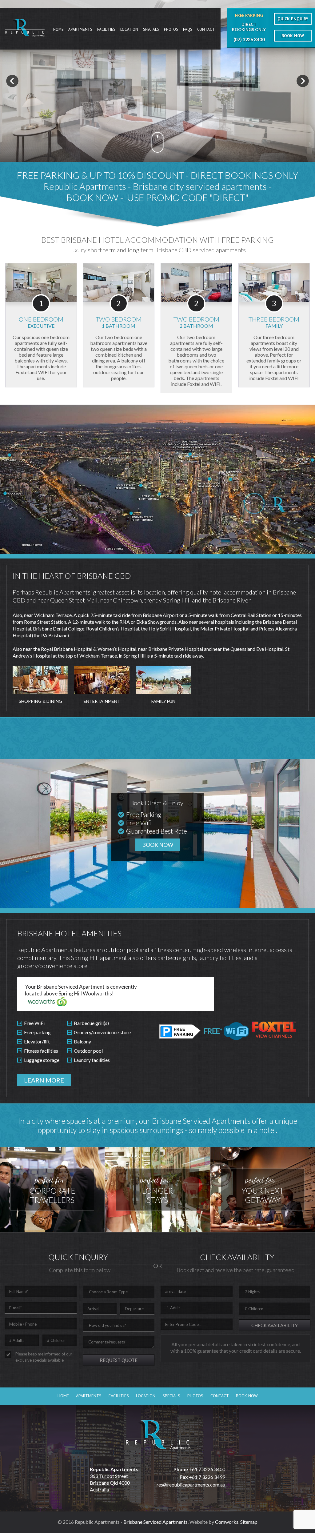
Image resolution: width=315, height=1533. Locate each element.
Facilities (106, 29)
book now (292, 35)
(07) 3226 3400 (249, 39)
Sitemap (248, 1522)
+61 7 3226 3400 (207, 1469)
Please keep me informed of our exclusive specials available (43, 1357)
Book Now (247, 1396)
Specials (151, 29)
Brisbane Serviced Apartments (155, 1522)
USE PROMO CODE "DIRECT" (188, 197)
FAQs (187, 29)
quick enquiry (292, 19)
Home (58, 29)
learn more (44, 1080)
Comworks (226, 1522)
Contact (206, 29)
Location (129, 29)
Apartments (80, 29)
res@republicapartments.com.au (191, 1484)
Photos (171, 29)
